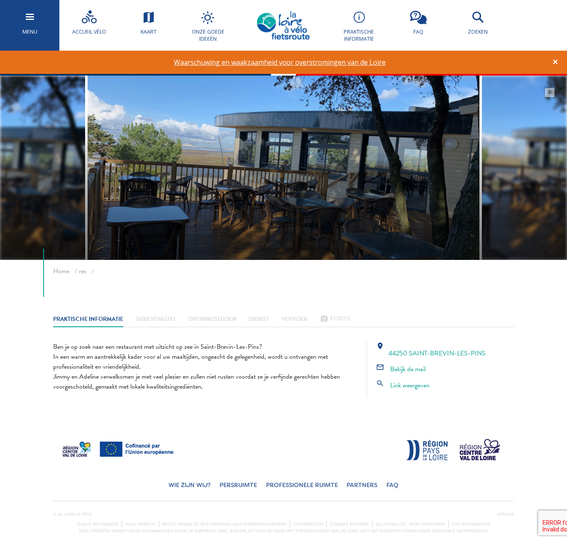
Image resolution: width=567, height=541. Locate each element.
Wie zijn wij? (189, 485)
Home (61, 271)
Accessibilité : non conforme (410, 524)
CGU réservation (471, 524)
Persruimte (238, 485)
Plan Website (140, 524)
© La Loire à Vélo (72, 514)
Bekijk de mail (400, 369)
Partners (362, 485)
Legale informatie (97, 524)
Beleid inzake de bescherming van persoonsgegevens (224, 524)
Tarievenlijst (156, 319)
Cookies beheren (349, 524)
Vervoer (294, 319)
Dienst (259, 319)
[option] (280, 62)
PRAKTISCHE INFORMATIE (88, 319)
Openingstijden (212, 319)
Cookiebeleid (308, 524)
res (82, 271)
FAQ (392, 485)
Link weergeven (403, 385)
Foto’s (335, 319)
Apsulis (505, 514)
